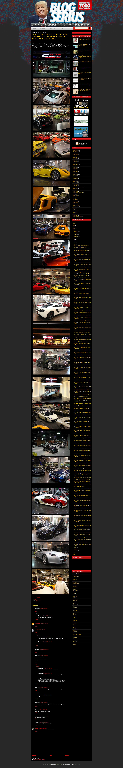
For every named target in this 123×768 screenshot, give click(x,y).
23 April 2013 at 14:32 (44, 608)
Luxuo (74, 624)
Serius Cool (38, 600)
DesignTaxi (75, 600)
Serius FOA (75, 188)
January (75, 550)
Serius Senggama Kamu (77, 216)
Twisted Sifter (75, 640)
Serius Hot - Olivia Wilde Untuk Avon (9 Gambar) (82, 250)
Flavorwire (75, 607)
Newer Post (34, 755)
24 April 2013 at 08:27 (44, 702)
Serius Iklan (75, 182)
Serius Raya (75, 189)
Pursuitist (74, 628)
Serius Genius (75, 174)
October (75, 234)
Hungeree (75, 614)
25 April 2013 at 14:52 (43, 728)
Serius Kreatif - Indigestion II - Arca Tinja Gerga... (82, 332)
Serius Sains (75, 215)
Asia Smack (75, 579)
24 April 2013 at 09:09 (47, 673)
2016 (74, 225)
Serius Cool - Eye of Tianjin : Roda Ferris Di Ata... (82, 345)
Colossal (74, 589)
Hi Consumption (76, 611)
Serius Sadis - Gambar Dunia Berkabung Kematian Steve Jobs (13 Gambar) (84, 56)
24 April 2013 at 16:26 (44, 722)
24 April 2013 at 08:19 (44, 687)
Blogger (49, 764)
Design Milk (75, 596)
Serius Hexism (75, 201)
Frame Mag (75, 609)
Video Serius (75, 151)
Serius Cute (75, 161)
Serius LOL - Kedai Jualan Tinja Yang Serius (81, 245)
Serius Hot (75, 170)
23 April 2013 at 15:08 (47, 636)
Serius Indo (75, 167)
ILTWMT (74, 618)
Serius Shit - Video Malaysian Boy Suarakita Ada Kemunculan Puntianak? (84, 51)
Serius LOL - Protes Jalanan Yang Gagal (81, 341)
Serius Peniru (75, 184)
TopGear (38, 597)
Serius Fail (75, 175)
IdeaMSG (74, 616)
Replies (37, 613)
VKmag (74, 642)
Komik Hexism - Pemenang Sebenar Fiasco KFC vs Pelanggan (84, 84)
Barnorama (75, 582)
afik (36, 629)
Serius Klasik (75, 164)
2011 (74, 554)
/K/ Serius (74, 196)
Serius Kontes (75, 213)
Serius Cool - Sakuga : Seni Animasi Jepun (81, 272)
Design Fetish (75, 594)
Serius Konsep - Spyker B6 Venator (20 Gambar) (82, 473)
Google (74, 208)
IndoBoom (75, 620)
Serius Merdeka (76, 205)
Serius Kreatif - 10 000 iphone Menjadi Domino (82, 385)
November (76, 233)
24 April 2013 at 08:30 (47, 641)
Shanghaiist (75, 631)
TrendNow (75, 637)
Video (74, 194)
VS (73, 165)
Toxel (74, 635)
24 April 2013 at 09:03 (47, 668)
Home (34, 28)
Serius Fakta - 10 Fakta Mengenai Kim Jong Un (82, 479)
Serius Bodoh (75, 177)
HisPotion (74, 613)
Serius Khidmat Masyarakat (78, 192)
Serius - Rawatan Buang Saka (79, 486)
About (61, 28)
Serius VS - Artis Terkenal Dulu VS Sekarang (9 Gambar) (84, 67)
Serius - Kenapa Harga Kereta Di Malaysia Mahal (84, 45)
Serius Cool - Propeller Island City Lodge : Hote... (82, 248)
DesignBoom (75, 599)
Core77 (74, 592)
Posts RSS (42, 28)
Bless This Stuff (75, 585)
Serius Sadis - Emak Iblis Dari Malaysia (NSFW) (82, 419)
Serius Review (75, 202)
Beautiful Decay (76, 583)
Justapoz (74, 623)
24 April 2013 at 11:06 (47, 678)
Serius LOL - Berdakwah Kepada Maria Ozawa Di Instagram (84, 39)
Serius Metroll (75, 195)
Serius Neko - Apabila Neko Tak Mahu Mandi (81, 408)
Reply (36, 611)
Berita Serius (75, 178)
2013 (74, 230)
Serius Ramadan (76, 206)
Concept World (75, 590)
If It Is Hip (74, 617)
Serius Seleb (75, 171)
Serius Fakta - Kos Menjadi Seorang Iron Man (81, 273)
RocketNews (75, 630)
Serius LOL (75, 153)
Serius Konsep (75, 157)
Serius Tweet (75, 191)
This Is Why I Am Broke (77, 634)
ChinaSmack (75, 587)
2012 (74, 552)
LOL (74, 198)
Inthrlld (74, 621)
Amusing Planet (76, 573)
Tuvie (74, 638)
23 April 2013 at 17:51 (47, 615)
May (74, 242)
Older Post (67, 755)
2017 (74, 223)
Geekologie (75, 610)
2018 (74, 222)
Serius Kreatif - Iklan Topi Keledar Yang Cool (81, 293)
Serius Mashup (75, 181)
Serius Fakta (75, 158)
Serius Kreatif (75, 154)
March (75, 547)
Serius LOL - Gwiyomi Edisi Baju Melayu (81, 396)
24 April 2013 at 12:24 (47, 694)
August (75, 237)
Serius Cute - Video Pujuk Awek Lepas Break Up (82, 281)
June (75, 241)
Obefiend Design (59, 764)
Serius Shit (75, 168)
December (76, 231)
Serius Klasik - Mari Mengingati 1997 (80, 247)
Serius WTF (75, 160)
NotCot (74, 627)
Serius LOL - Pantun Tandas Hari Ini (80, 277)
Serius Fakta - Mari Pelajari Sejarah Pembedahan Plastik (84, 90)
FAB (73, 606)
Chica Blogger (77, 764)
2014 (74, 228)
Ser (73, 209)
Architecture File (76, 576)
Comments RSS (52, 28)
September (76, 236)
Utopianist (75, 641)
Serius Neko (75, 172)
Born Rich (74, 586)
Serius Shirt (75, 185)
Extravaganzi (75, 604)
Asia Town (75, 580)
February (75, 549)
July (74, 239)
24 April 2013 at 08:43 (44, 709)
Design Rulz (75, 597)
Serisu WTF (75, 199)
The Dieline (75, 633)
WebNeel (74, 644)
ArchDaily (74, 575)
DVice (74, 603)
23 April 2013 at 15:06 (44, 649)
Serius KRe (75, 212)
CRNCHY (74, 593)
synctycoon (37, 623)
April (75, 244)
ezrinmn (36, 728)
